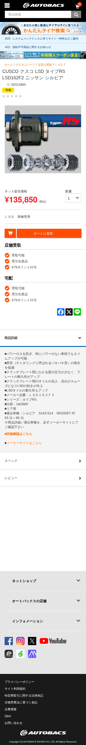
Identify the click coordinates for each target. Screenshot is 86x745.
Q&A (8, 716)
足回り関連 (45, 64)
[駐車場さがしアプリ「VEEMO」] (20, 654)
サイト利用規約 (15, 688)
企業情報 (11, 709)
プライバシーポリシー (19, 682)
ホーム (9, 64)
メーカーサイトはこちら (24, 443)
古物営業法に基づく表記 (21, 702)
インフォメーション (27, 621)
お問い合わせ (13, 723)
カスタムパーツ (25, 64)
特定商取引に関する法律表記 (24, 695)
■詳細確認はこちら (18, 434)
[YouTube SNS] (53, 641)
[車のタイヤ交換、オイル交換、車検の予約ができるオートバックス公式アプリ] (9, 654)
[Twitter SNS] (32, 641)
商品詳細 (11, 338)
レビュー (11, 478)
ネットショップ (24, 581)
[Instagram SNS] (20, 641)
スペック (11, 461)
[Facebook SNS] (9, 641)
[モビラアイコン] (32, 654)
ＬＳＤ (59, 64)
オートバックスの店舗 (29, 601)
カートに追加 (43, 233)
